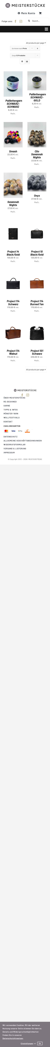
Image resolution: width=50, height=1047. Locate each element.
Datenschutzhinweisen (13, 1038)
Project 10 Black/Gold (36, 253)
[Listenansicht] (27, 61)
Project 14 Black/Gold (13, 253)
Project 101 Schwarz (37, 352)
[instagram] (20, 21)
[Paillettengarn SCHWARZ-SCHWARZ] (13, 73)
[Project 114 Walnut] (13, 321)
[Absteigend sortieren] (37, 48)
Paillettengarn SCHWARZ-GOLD (37, 97)
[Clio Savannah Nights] (36, 123)
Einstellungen (27, 1043)
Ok (40, 1043)
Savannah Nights (13, 203)
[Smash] (13, 123)
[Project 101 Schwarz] (36, 321)
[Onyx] (36, 174)
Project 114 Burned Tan (37, 302)
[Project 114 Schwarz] (13, 271)
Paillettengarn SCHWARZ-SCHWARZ (13, 103)
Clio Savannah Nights (37, 154)
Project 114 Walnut (13, 352)
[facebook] (15, 21)
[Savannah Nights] (13, 174)
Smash (13, 151)
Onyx (37, 195)
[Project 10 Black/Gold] (36, 222)
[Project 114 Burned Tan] (36, 271)
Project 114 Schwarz (13, 302)
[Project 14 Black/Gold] (13, 222)
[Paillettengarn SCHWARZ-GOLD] (36, 73)
